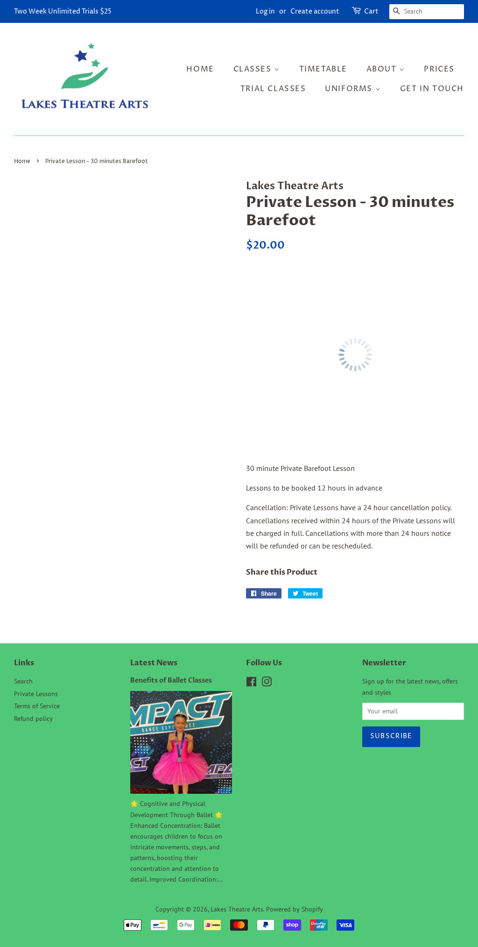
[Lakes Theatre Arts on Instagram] (266, 683)
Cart (371, 11)
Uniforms (350, 89)
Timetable (323, 69)
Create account (314, 11)
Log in (265, 11)
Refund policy (33, 718)
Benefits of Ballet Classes (171, 680)
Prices (439, 69)
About (383, 69)
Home (200, 69)
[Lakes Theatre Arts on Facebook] (251, 683)
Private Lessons (36, 694)
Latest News (153, 663)
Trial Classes (273, 89)
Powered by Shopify (294, 909)
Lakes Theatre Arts (237, 909)
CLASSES (253, 69)
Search (23, 681)
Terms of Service (37, 706)
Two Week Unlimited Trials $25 (63, 11)
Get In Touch (432, 89)
